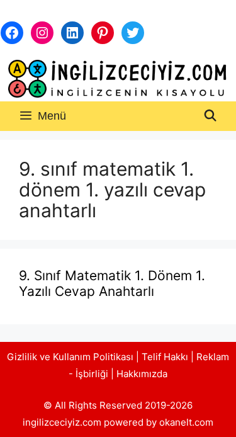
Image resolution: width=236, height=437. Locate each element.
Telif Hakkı (165, 357)
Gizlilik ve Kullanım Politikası (70, 357)
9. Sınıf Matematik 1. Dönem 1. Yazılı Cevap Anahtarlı (112, 283)
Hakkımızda (141, 374)
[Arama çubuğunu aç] (210, 116)
